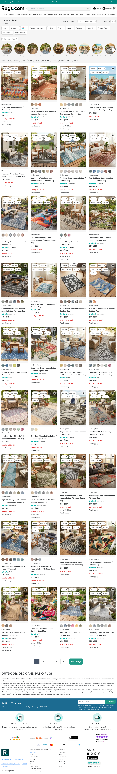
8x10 (54, 60)
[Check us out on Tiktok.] (95, 753)
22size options (64, 492)
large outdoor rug (20, 687)
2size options (35, 108)
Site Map (32, 759)
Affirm (32, 761)
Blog (31, 754)
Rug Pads (66, 15)
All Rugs (4, 15)
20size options (35, 175)
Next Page (76, 661)
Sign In (99, 9)
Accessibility (61, 764)
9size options (6, 630)
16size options (64, 108)
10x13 (68, 60)
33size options (6, 563)
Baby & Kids (58, 15)
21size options (6, 171)
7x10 (37, 60)
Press (60, 766)
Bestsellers (33, 764)
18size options (64, 429)
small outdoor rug (81, 685)
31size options (6, 305)
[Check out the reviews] (94, 764)
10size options (94, 104)
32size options (6, 104)
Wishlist (109, 9)
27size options (64, 175)
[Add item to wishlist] (25, 68)
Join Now (110, 702)
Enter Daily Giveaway (36, 768)
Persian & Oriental (14, 15)
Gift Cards (33, 752)
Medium (61, 60)
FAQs (60, 754)
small (23, 60)
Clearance (112, 15)
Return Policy (62, 761)
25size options (6, 497)
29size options (6, 239)
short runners (46, 60)
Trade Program (34, 766)
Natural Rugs (37, 15)
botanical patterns (78, 683)
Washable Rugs (26, 15)
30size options (94, 234)
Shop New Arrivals (58, 2)
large (74, 60)
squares (30, 60)
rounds (9, 60)
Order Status (111, 2)
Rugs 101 (60, 759)
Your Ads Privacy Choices (10, 764)
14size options (94, 559)
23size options (35, 301)
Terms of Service (94, 709)
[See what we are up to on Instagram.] (92, 753)
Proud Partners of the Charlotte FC (40, 749)
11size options (93, 175)
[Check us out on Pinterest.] (99, 753)
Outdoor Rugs (48, 15)
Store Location (34, 757)
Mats (72, 15)
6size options (35, 433)
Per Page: (106, 21)
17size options (64, 369)
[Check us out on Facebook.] (88, 753)
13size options (94, 492)
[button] (5, 28)
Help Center (62, 757)
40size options (36, 365)
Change (72, 21)
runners (16, 60)
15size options (64, 305)
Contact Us (61, 749)
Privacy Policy (82, 709)
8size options (93, 305)
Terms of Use (6, 759)
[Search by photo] (28, 8)
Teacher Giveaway (35, 771)
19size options (35, 234)
